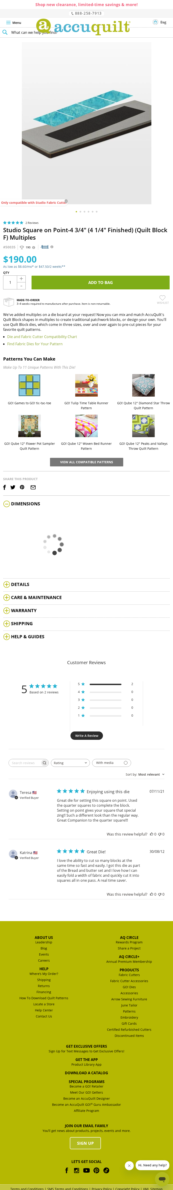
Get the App (86, 1059)
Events (44, 954)
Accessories (129, 993)
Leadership (43, 942)
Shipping (44, 980)
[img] (5, 222)
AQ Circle (129, 937)
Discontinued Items (129, 1035)
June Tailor (129, 1005)
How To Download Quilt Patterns (43, 998)
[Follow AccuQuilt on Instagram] (76, 1174)
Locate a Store (44, 1004)
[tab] (86, 504)
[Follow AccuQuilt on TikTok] (106, 1174)
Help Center (44, 1010)
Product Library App (86, 1064)
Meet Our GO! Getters (86, 1092)
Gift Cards (129, 1023)
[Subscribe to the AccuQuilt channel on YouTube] (86, 1174)
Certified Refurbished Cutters (129, 1029)
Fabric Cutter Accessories (129, 981)
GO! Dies (129, 987)
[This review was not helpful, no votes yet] (159, 834)
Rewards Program (129, 942)
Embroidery (129, 1017)
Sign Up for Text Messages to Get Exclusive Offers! (86, 1051)
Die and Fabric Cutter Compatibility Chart (42, 336)
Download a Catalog (86, 1072)
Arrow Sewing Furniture (129, 999)
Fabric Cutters (129, 975)
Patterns (129, 1011)
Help (43, 968)
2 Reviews (32, 222)
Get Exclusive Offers (86, 1046)
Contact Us (44, 1016)
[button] (76, 211)
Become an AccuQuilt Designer (86, 1098)
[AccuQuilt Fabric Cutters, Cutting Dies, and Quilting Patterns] (83, 27)
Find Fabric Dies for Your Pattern (35, 343)
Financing (43, 992)
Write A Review (86, 736)
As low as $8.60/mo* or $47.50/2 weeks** (34, 266)
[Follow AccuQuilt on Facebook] (66, 1174)
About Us (44, 937)
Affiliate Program (86, 1110)
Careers (44, 960)
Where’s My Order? (44, 974)
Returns (44, 986)
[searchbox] (24, 763)
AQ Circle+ (129, 956)
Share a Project (129, 948)
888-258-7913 (88, 13)
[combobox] (70, 763)
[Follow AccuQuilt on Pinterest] (96, 1174)
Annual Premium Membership (129, 961)
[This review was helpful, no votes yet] (151, 834)
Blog (44, 948)
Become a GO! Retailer (86, 1086)
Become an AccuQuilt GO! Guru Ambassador (86, 1104)
